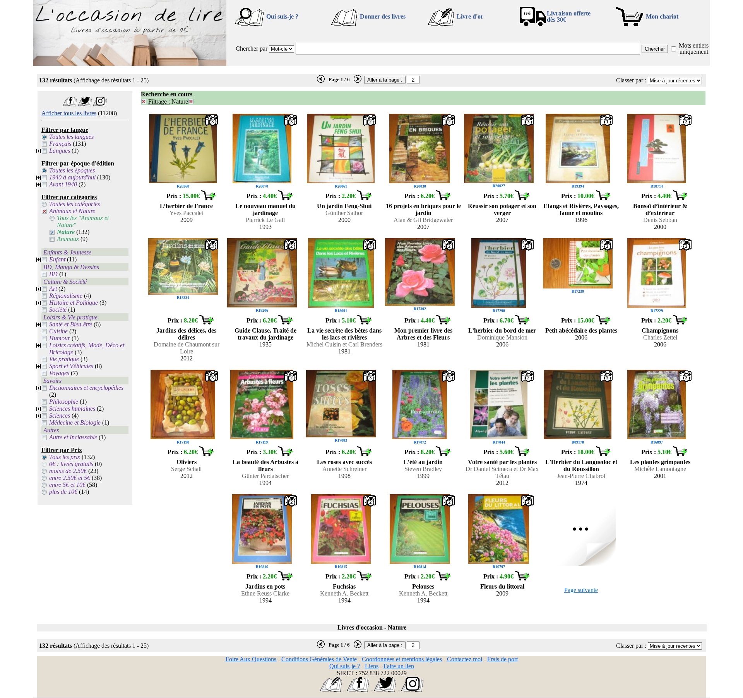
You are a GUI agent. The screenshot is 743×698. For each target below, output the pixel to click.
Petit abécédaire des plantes (581, 330)
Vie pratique (64, 359)
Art (53, 288)
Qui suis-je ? (282, 16)
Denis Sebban (660, 220)
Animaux (68, 239)
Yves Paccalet (186, 213)
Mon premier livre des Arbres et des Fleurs (423, 334)
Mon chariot (662, 16)
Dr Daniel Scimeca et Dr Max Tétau (502, 472)
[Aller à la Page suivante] (581, 564)
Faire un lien (398, 666)
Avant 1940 (63, 184)
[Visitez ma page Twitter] (85, 104)
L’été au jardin (423, 462)
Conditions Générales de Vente (319, 659)
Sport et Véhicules (71, 366)
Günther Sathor (344, 213)
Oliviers (186, 462)
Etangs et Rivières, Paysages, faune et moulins (581, 209)
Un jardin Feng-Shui (344, 206)
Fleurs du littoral (502, 586)
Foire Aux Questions (251, 659)
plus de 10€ (63, 491)
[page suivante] (357, 81)
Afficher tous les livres (68, 113)
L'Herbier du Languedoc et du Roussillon (581, 465)
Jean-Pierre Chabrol (581, 476)
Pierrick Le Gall (265, 220)
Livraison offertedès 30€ (569, 16)
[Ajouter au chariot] (208, 198)
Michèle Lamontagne (660, 469)
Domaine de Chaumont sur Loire (186, 348)
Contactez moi (464, 659)
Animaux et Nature (72, 211)
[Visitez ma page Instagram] (100, 104)
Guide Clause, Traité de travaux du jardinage (265, 334)
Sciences (59, 415)
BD (53, 274)
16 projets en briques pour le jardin (423, 209)
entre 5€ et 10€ (67, 484)
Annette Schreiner (344, 469)
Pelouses (423, 586)
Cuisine (58, 331)
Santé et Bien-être (70, 324)
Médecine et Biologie (75, 422)
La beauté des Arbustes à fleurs (265, 465)
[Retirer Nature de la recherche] (191, 101)
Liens (371, 666)
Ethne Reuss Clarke (265, 593)
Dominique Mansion (502, 337)
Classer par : (631, 80)
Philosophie (63, 401)
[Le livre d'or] (331, 690)
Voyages (59, 373)
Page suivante (581, 590)
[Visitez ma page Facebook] (70, 104)
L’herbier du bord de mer (502, 330)
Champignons (660, 330)
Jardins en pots (265, 586)
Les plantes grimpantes (660, 462)
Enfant (57, 259)
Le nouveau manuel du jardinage (265, 209)
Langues (59, 150)
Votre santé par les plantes (502, 462)
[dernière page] (321, 81)
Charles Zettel (660, 337)
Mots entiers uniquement (694, 48)
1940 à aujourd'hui (72, 177)
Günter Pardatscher (265, 476)
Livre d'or (470, 16)
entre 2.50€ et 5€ (69, 477)
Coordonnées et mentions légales (402, 659)
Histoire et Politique (73, 302)
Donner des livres (383, 16)
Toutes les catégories (74, 204)
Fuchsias (344, 586)
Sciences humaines (72, 408)
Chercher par (251, 48)
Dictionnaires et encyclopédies (86, 387)
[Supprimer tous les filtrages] (144, 101)
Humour (59, 338)
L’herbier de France (186, 206)
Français (60, 143)
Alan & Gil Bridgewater (423, 220)
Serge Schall (186, 469)
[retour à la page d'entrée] (129, 63)
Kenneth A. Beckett (344, 593)
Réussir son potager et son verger (502, 209)
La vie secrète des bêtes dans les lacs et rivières (344, 334)
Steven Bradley (423, 469)
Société (58, 309)
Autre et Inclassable (73, 437)
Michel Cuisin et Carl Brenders (344, 344)
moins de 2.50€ (68, 471)
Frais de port (502, 659)
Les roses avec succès (344, 462)
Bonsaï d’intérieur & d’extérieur (660, 209)
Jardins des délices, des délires (186, 334)
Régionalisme (65, 295)
